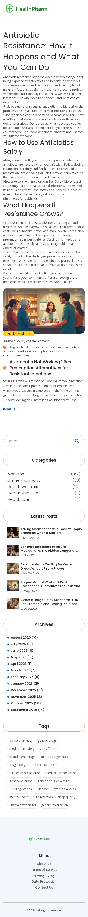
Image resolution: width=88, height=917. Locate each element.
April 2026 (22, 664)
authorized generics (54, 757)
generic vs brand (21, 781)
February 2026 (25, 677)
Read (7, 409)
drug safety (17, 765)
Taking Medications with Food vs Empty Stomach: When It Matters (51, 531)
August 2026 (24, 637)
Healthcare (18, 499)
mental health (18, 797)
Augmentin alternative (24, 347)
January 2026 (25, 683)
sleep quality (66, 797)
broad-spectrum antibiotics (60, 347)
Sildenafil (43, 789)
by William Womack (35, 341)
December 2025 (27, 690)
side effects (47, 749)
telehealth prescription (25, 773)
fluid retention (43, 797)
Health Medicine (18, 334)
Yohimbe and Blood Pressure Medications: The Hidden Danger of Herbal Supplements (48, 549)
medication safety (21, 749)
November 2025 (27, 697)
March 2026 (23, 670)
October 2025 (26, 703)
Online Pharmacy (23, 480)
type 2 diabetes (65, 789)
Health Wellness (22, 486)
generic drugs (47, 740)
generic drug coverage (53, 781)
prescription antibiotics (48, 351)
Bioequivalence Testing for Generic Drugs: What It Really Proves (48, 566)
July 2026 (22, 644)
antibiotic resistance (17, 351)
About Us (44, 864)
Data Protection (44, 881)
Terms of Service (44, 870)
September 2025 (27, 710)
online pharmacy (20, 740)
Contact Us (44, 887)
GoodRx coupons (42, 765)
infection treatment (16, 355)
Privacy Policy (44, 875)
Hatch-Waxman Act (22, 805)
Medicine (15, 474)
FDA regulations (20, 789)
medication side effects (61, 773)
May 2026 (22, 657)
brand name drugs (22, 757)
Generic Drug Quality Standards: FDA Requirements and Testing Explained (49, 602)
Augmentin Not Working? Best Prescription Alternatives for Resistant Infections (41, 368)
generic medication (54, 805)
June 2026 (22, 650)
